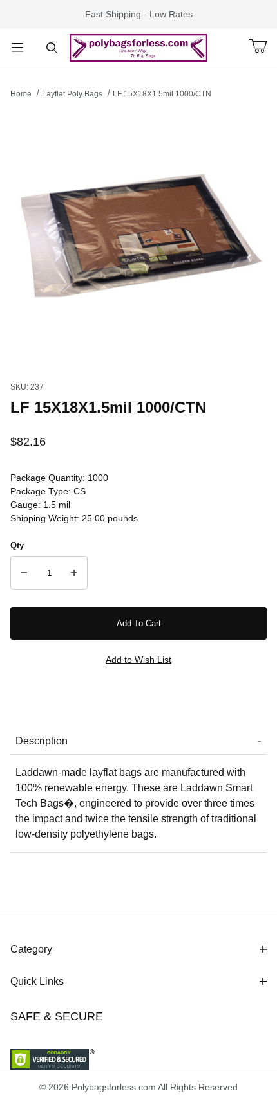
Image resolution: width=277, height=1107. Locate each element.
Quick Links (37, 981)
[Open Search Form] (52, 48)
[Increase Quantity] (74, 573)
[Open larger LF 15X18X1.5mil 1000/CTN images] (138, 236)
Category (31, 949)
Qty (17, 545)
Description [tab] (41, 740)
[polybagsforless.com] (139, 47)
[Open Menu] (17, 48)
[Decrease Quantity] (24, 573)
